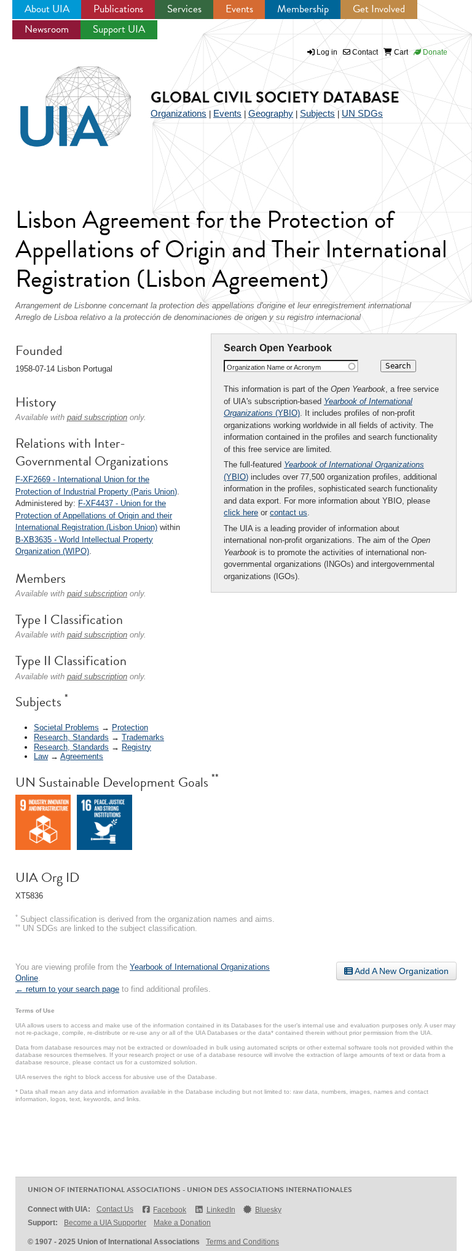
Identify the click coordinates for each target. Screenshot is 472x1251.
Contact (364, 52)
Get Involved (379, 9)
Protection (130, 727)
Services (184, 9)
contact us (288, 512)
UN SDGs (362, 113)
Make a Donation (182, 1222)
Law (41, 756)
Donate (434, 52)
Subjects (317, 113)
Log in (327, 52)
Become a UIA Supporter (105, 1222)
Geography (270, 113)
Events (239, 9)
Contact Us (114, 1209)
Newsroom (47, 29)
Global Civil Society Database (275, 97)
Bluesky (268, 1210)
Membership (303, 9)
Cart (400, 52)
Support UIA (119, 29)
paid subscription (97, 417)
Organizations (178, 113)
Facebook (169, 1210)
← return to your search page (67, 989)
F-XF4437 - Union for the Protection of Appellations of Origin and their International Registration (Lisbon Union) (93, 515)
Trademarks (143, 737)
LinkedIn (220, 1210)
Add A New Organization (401, 971)
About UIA (47, 9)
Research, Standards (71, 737)
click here (241, 512)
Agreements (81, 756)
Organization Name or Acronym (274, 367)
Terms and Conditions (242, 1241)
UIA (61, 99)
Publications (118, 9)
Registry (136, 747)
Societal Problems (66, 727)
